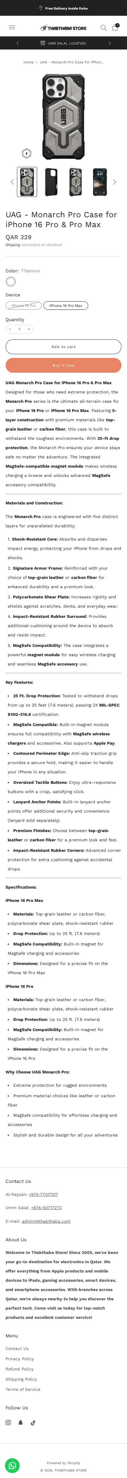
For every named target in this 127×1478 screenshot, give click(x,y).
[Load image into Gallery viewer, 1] (27, 182)
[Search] (104, 27)
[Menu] (12, 27)
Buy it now (64, 365)
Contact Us (17, 1348)
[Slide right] (114, 182)
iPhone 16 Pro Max (65, 306)
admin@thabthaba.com (46, 1221)
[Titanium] (10, 281)
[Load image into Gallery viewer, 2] (51, 182)
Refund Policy (20, 1368)
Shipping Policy (21, 1379)
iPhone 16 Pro (23, 306)
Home (28, 62)
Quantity (15, 319)
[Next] (109, 43)
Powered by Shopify (63, 1463)
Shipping (13, 245)
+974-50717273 (46, 1207)
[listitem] (63, 8)
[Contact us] (12, 1465)
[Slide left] (13, 182)
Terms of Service (23, 1389)
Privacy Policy (20, 1358)
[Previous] (17, 43)
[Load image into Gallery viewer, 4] (100, 182)
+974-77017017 (43, 1194)
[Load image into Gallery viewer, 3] (76, 182)
